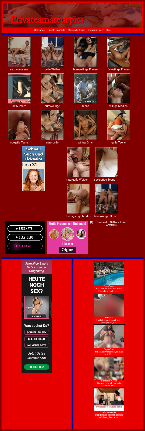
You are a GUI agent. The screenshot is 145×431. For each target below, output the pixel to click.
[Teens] (118, 103)
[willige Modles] (19, 139)
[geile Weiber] (85, 66)
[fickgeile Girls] (19, 66)
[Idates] (33, 190)
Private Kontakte (56, 30)
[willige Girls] (118, 139)
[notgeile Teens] (52, 139)
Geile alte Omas (76, 30)
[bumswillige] (85, 103)
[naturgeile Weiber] (106, 176)
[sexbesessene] (52, 66)
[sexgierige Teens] (78, 213)
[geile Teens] (78, 176)
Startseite (39, 30)
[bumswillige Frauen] (118, 66)
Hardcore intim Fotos (99, 30)
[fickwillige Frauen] (19, 103)
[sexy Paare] (52, 103)
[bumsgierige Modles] (106, 213)
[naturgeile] (85, 139)
